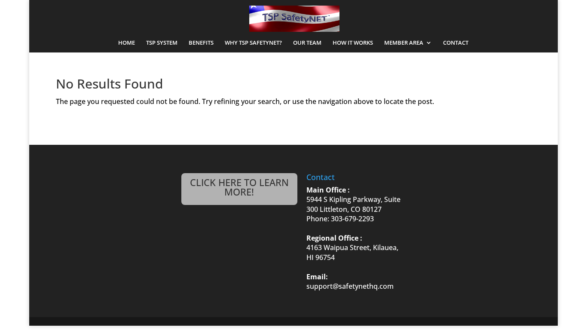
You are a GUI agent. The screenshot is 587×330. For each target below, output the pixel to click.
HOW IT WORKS (353, 43)
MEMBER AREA (403, 43)
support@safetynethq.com (350, 286)
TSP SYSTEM (161, 43)
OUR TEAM (307, 43)
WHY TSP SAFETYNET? (253, 43)
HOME (126, 43)
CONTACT (455, 43)
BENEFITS (201, 43)
